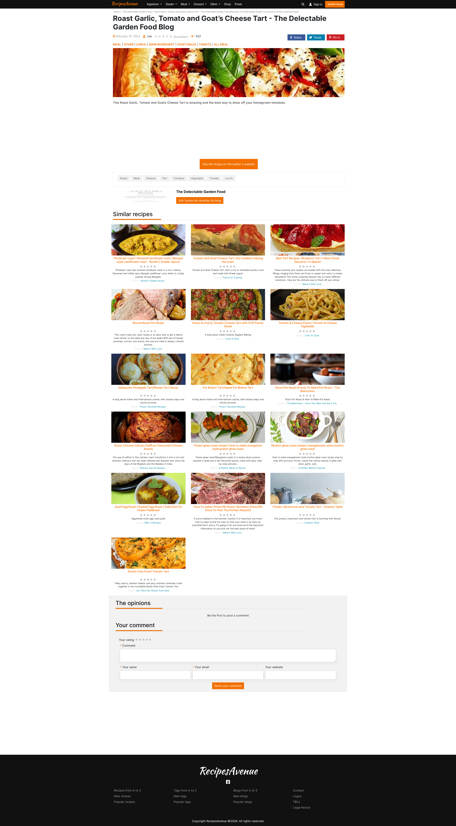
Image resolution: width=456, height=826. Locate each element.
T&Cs (296, 802)
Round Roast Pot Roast (148, 323)
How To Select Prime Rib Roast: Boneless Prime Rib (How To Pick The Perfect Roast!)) (228, 508)
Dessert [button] (199, 4)
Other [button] (214, 4)
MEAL (117, 44)
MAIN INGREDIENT (162, 44)
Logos (297, 796)
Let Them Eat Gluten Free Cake (152, 590)
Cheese (151, 178)
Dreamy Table (312, 522)
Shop (227, 4)
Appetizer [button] (153, 4)
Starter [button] (170, 4)
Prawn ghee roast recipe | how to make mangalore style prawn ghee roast (228, 447)
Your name (129, 667)
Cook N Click (232, 338)
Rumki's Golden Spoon (152, 280)
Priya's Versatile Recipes (153, 406)
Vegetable (197, 178)
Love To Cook (312, 335)
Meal (137, 178)
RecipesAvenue (124, 3)
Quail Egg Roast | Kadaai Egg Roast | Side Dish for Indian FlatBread (148, 508)
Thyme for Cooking (232, 277)
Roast (123, 178)
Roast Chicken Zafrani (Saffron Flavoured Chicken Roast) (148, 447)
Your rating (126, 640)
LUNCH (141, 44)
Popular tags (182, 802)
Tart (164, 178)
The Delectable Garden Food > (138, 11)
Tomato (214, 178)
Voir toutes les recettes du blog (199, 200)
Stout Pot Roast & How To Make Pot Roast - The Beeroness (307, 389)
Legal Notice (301, 807)
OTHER (128, 44)
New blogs (240, 796)
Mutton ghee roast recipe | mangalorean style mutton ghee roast (307, 447)
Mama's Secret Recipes (152, 468)
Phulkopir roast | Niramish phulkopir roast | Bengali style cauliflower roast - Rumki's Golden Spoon (148, 259)
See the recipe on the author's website (229, 164)
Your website (274, 667)
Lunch (229, 178)
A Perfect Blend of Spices (232, 468)
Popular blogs (242, 802)
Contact (298, 790)
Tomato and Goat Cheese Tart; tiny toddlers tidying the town (228, 259)
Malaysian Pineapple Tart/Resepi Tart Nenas (148, 387)
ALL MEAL (221, 44)
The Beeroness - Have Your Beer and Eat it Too (312, 403)
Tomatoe (178, 178)
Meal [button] (184, 4)
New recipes (122, 796)
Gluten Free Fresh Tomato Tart (148, 571)
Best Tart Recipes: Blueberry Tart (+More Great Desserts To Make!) (307, 259)
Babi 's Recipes (153, 522)
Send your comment (228, 686)
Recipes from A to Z (127, 790)
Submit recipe (335, 4)
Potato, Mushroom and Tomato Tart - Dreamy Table (308, 506)
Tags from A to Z (185, 790)
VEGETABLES (186, 44)
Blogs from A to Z (245, 790)
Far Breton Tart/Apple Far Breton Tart (228, 387)
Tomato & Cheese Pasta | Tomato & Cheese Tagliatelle (307, 324)
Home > (117, 11)
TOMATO (205, 44)
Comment (128, 645)
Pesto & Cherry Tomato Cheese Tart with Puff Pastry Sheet (227, 324)
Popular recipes (124, 802)
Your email (202, 667)
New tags (180, 796)
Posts (238, 4)
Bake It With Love (312, 284)
